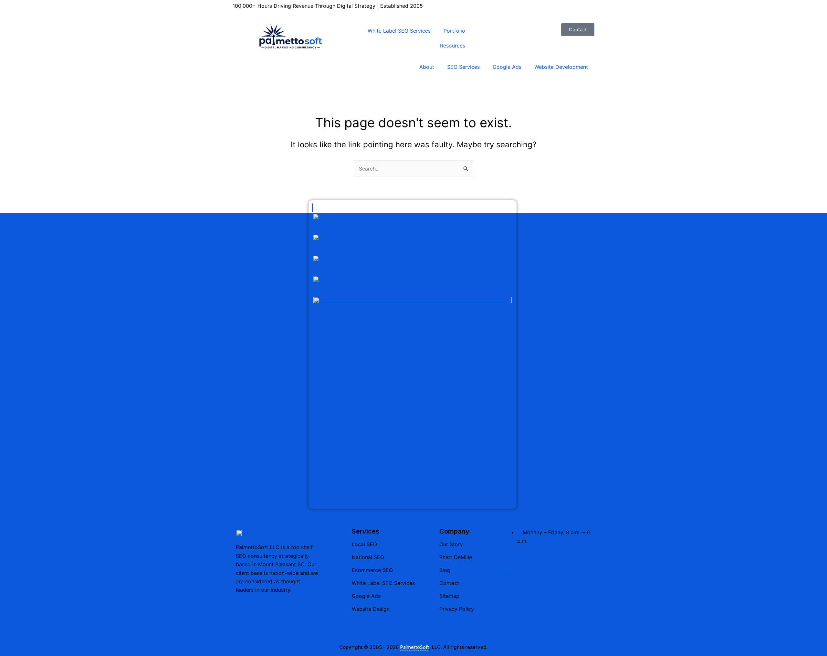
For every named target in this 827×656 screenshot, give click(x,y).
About (426, 67)
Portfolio (454, 30)
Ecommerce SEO (372, 570)
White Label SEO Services (399, 30)
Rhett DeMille (455, 557)
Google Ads (507, 67)
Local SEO (364, 544)
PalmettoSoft (414, 647)
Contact (449, 583)
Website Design (371, 609)
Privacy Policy (456, 609)
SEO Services (463, 67)
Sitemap (449, 596)
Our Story (451, 544)
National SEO (368, 557)
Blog (444, 570)
